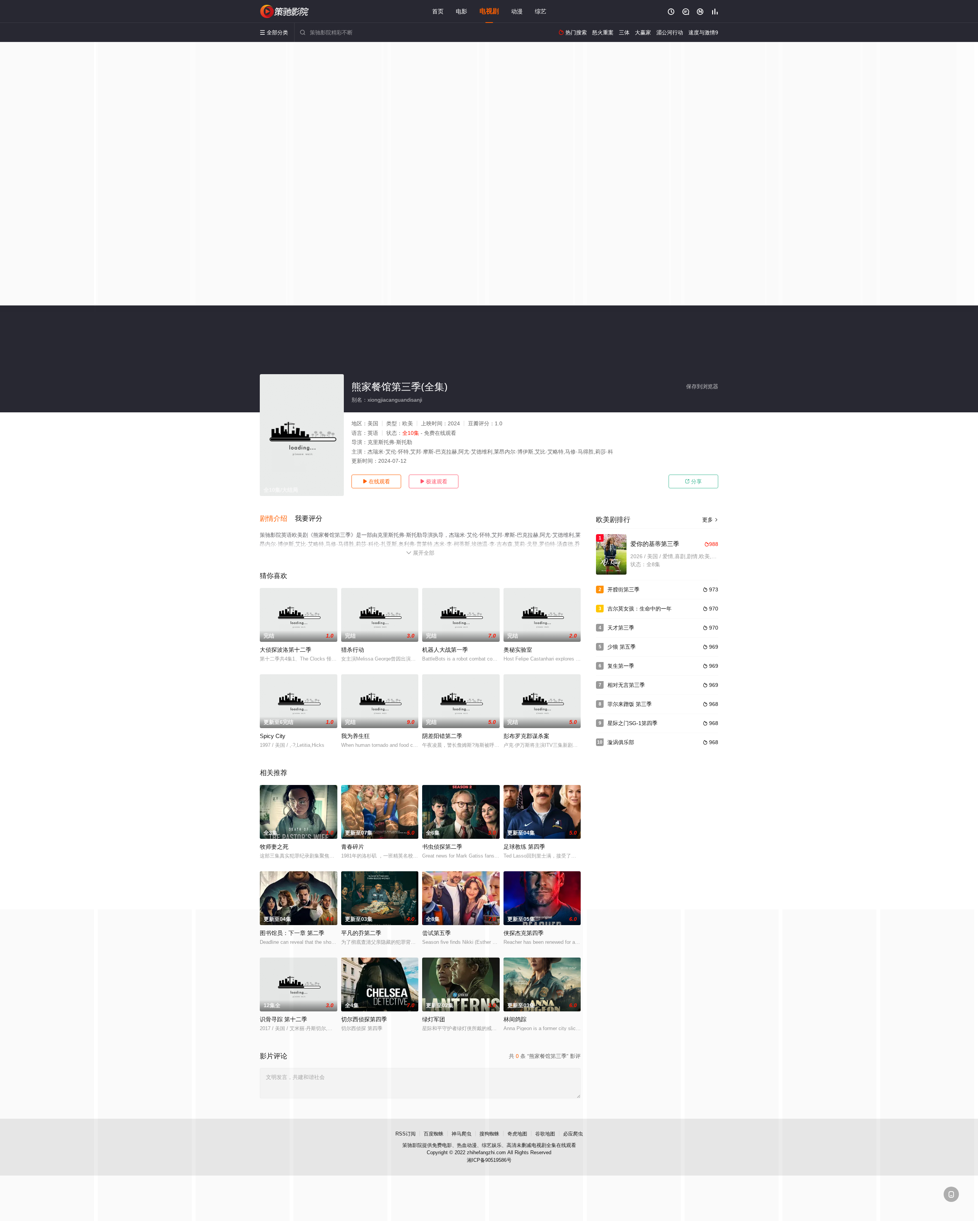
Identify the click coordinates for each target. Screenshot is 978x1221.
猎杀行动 (352, 649)
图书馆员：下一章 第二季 (292, 933)
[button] (277, 519)
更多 (710, 520)
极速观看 (433, 481)
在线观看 (376, 481)
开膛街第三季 (623, 589)
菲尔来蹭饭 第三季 (629, 704)
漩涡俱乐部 (620, 742)
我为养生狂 (355, 736)
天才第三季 (620, 628)
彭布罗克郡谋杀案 (526, 736)
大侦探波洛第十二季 (285, 649)
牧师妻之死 (274, 846)
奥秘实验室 (518, 649)
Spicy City (272, 736)
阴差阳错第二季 (442, 736)
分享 (693, 481)
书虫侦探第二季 (442, 846)
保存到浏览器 (702, 386)
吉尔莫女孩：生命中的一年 (639, 609)
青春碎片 (352, 846)
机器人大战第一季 (445, 649)
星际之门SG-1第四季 (632, 723)
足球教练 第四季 (524, 846)
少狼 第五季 (621, 647)
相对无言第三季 (626, 685)
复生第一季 (620, 666)
